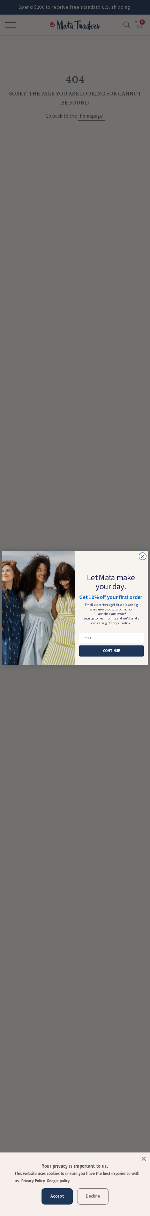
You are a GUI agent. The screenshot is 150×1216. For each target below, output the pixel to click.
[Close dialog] (142, 556)
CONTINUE (111, 650)
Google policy (58, 1180)
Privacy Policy (33, 1180)
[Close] (143, 1158)
